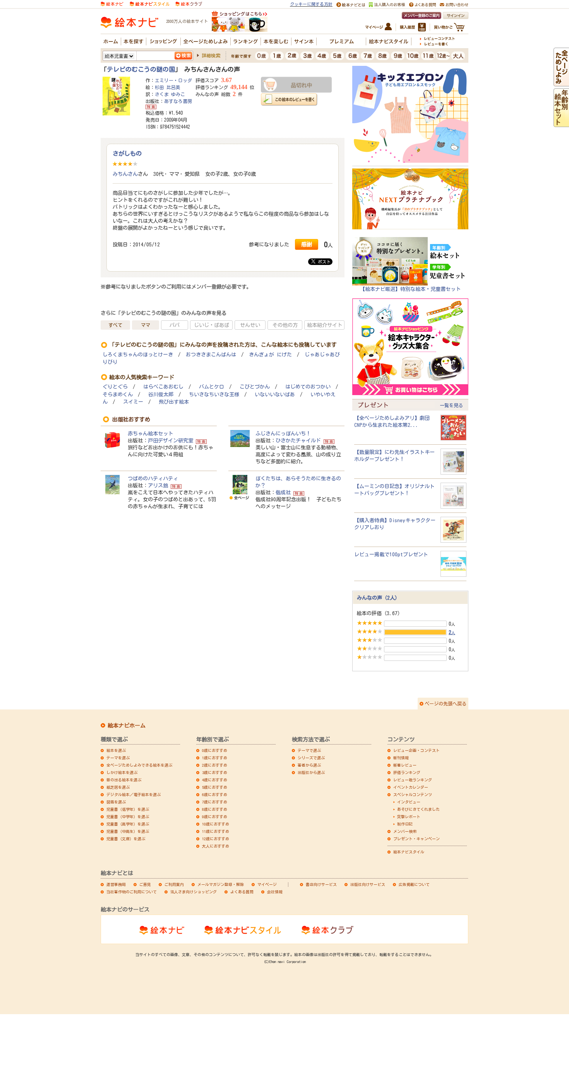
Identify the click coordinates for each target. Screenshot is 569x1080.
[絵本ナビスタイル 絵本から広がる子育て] (149, 3)
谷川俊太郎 (160, 394)
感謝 (306, 244)
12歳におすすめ (215, 839)
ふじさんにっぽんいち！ (283, 433)
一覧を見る (451, 405)
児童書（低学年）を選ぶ (127, 809)
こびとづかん (255, 386)
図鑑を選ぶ (116, 802)
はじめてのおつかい (308, 386)
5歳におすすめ (214, 787)
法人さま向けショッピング (193, 892)
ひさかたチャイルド (298, 440)
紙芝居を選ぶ (118, 787)
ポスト (323, 262)
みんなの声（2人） (378, 597)
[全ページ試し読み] (561, 83)
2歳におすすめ (214, 765)
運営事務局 (116, 884)
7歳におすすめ (214, 802)
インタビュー (408, 802)
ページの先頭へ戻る (445, 703)
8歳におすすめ (214, 809)
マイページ (267, 884)
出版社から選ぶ (311, 772)
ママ (145, 325)
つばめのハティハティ (153, 478)
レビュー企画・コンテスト (416, 750)
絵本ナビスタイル (408, 852)
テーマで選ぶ (309, 750)
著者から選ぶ (309, 765)
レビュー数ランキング (412, 780)
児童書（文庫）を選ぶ (125, 839)
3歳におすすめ (214, 772)
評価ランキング (406, 772)
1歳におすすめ (214, 758)
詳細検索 (211, 55)
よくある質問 (242, 892)
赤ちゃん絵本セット (150, 433)
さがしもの (127, 153)
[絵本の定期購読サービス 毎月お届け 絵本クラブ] (188, 3)
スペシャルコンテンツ (412, 794)
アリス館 (158, 485)
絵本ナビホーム (127, 725)
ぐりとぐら (115, 386)
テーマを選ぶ (118, 758)
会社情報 (275, 892)
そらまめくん (118, 394)
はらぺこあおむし (163, 386)
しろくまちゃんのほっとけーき (138, 354)
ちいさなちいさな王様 (214, 394)
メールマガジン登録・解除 (220, 884)
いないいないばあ (275, 394)
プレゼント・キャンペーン (416, 839)
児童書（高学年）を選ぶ (127, 824)
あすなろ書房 (178, 101)
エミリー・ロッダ (173, 80)
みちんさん (125, 174)
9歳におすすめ (214, 817)
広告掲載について (414, 884)
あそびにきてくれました (418, 809)
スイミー (133, 401)
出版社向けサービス (367, 884)
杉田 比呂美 (167, 87)
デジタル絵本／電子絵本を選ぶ (133, 794)
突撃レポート (408, 817)
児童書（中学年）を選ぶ (127, 817)
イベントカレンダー (410, 787)
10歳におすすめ (215, 824)
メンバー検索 (404, 831)
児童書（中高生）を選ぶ (127, 831)
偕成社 (283, 492)
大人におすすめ (215, 846)
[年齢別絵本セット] (561, 123)
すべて (115, 325)
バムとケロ (211, 386)
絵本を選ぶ (116, 750)
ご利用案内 (174, 884)
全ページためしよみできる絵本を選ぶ (139, 765)
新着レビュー (404, 765)
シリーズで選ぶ (311, 758)
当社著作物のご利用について (131, 892)
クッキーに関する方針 (311, 4)
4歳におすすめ (214, 780)
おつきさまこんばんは (211, 354)
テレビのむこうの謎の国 (141, 69)
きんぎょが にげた (270, 354)
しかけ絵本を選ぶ (121, 772)
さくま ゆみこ (170, 94)
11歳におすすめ (215, 831)
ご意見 (145, 884)
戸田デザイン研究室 (170, 440)
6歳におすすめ (214, 794)
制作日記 (405, 824)
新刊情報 (401, 758)
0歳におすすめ (214, 750)
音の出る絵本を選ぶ (123, 780)
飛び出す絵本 (174, 401)
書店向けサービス (321, 884)
